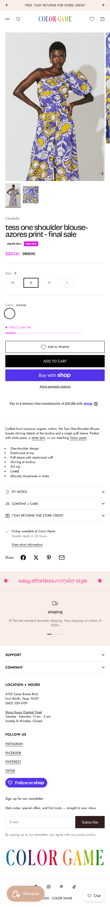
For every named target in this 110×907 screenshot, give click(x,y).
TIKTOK (10, 770)
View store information (27, 544)
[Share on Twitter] (36, 557)
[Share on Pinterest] (49, 557)
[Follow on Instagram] (48, 887)
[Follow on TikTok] (74, 887)
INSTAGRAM (14, 743)
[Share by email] (61, 557)
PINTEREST (13, 761)
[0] (92, 19)
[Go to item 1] (13, 194)
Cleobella (12, 218)
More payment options (55, 386)
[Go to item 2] (30, 194)
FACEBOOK (13, 753)
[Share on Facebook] (23, 557)
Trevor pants (78, 437)
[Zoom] (102, 173)
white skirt (38, 437)
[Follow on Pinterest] (61, 887)
